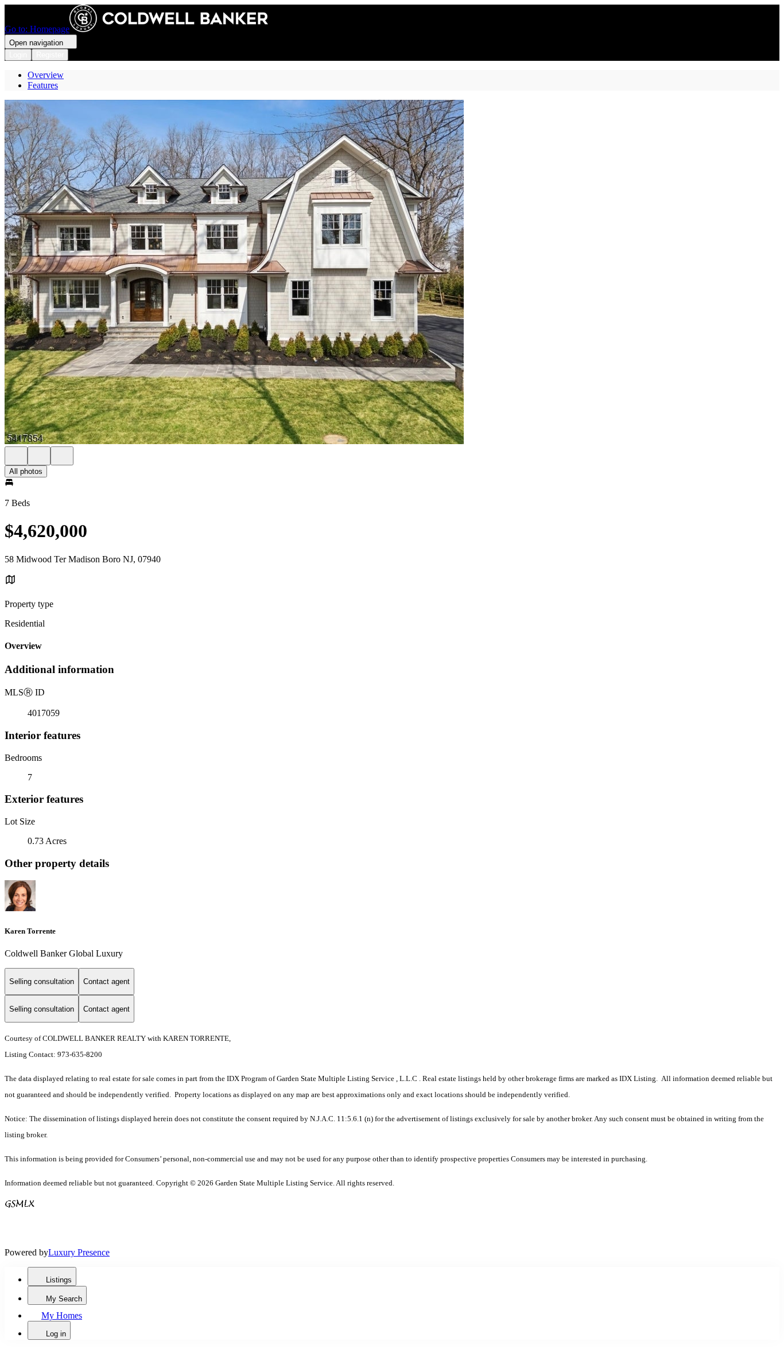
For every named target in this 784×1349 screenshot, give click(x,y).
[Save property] (39, 455)
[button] (392, 273)
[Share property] (62, 455)
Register (50, 54)
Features (43, 85)
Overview (46, 75)
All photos (25, 471)
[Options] (16, 455)
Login (18, 54)
